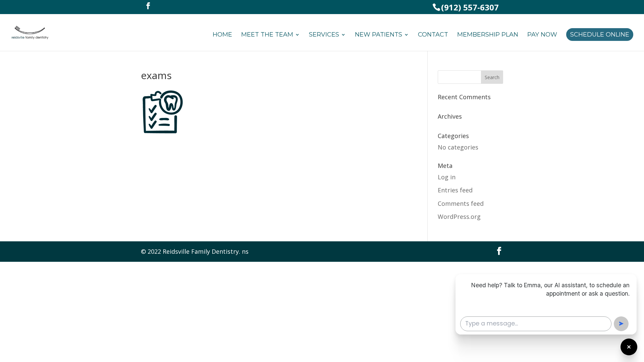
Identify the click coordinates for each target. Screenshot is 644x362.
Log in (446, 177)
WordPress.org (459, 217)
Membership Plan (487, 35)
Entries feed (455, 190)
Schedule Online (599, 34)
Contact (433, 35)
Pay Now (542, 35)
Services (324, 35)
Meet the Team (267, 35)
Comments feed (461, 203)
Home (222, 35)
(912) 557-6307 (470, 7)
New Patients (378, 35)
